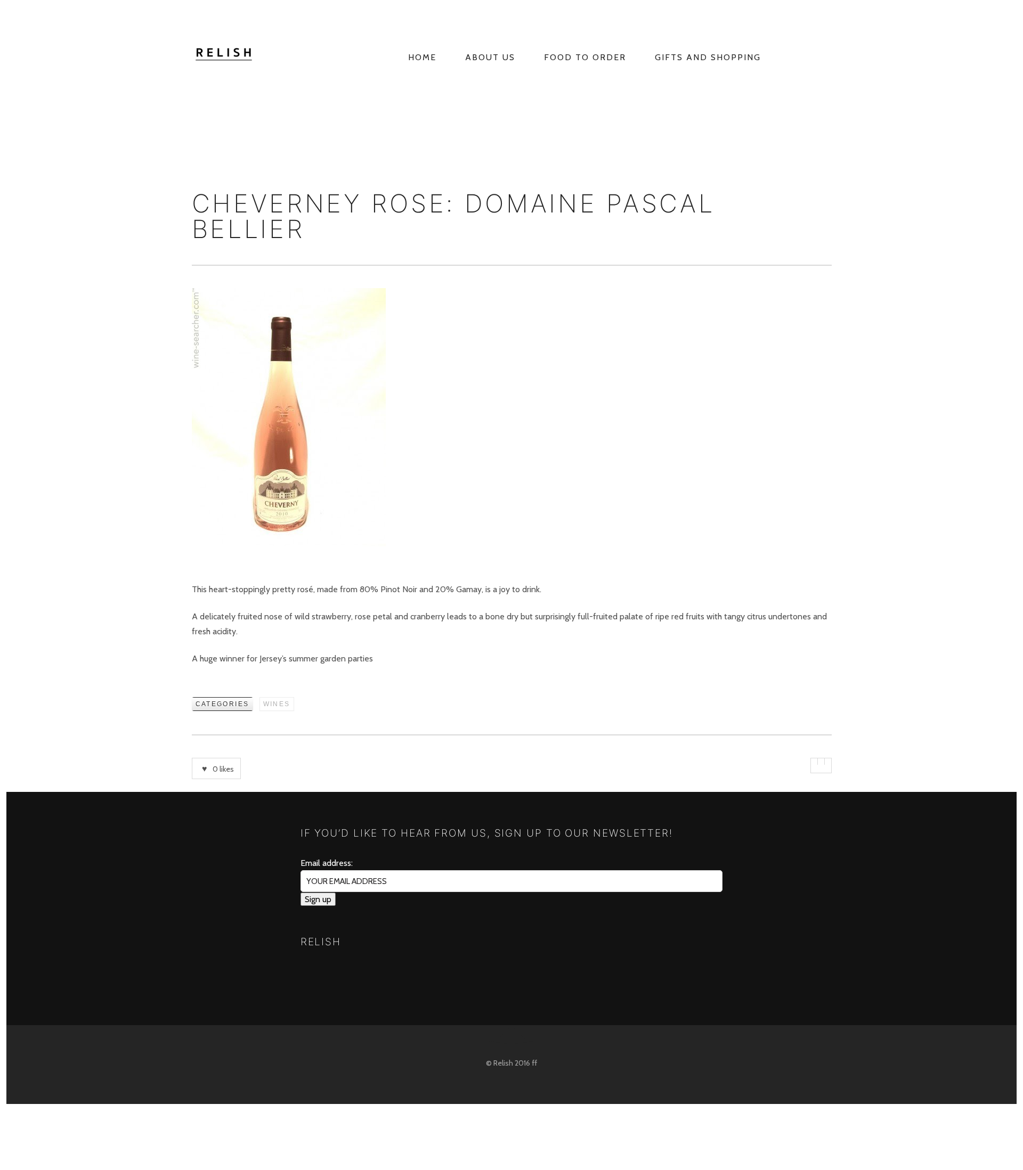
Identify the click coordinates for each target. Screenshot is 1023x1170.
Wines (276, 704)
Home (422, 57)
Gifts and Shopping (708, 57)
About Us (490, 57)
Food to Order (585, 57)
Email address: (327, 863)
